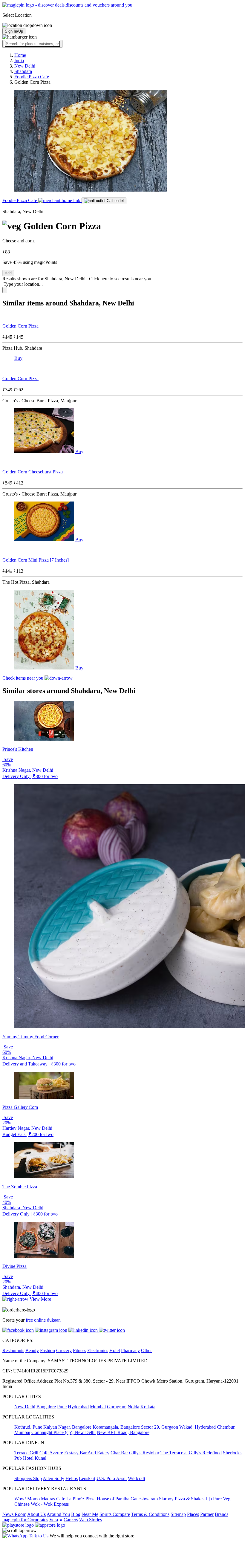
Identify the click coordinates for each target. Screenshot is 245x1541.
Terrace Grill (26, 1452)
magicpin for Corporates (25, 1519)
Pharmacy (130, 1350)
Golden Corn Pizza (20, 325)
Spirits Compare (114, 1514)
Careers (71, 1519)
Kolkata (147, 1406)
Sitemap (178, 1514)
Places (193, 1514)
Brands (221, 1514)
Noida (133, 1406)
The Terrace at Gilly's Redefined (191, 1452)
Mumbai (98, 1406)
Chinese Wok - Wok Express (41, 1504)
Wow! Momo (27, 1498)
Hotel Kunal (34, 1458)
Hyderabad (78, 1406)
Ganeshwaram (144, 1498)
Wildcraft (136, 1478)
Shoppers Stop (28, 1478)
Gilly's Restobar (144, 1452)
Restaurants (13, 1350)
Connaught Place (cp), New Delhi (63, 1432)
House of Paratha (113, 1498)
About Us (36, 1514)
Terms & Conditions (150, 1514)
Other (146, 1350)
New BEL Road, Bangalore (123, 1432)
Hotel (114, 1350)
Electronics (97, 1350)
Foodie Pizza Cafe (20, 200)
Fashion (47, 1350)
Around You (58, 1514)
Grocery (64, 1350)
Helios (71, 1478)
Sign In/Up (14, 31)
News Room (14, 1514)
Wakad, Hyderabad (197, 1427)
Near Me (90, 1514)
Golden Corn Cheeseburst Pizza (32, 471)
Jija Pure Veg (218, 1498)
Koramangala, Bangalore (116, 1427)
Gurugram (116, 1406)
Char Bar (119, 1452)
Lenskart (87, 1478)
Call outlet (114, 200)
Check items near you (23, 678)
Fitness (79, 1350)
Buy (18, 358)
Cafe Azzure (51, 1452)
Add (8, 273)
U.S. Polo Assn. (112, 1478)
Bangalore (46, 1406)
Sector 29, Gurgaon (159, 1427)
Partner (207, 1514)
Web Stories (90, 1519)
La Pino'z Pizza (81, 1498)
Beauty (32, 1350)
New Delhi (24, 1406)
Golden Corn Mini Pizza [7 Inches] (35, 559)
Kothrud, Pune (28, 1427)
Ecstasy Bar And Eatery (86, 1452)
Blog (75, 1514)
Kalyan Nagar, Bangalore (67, 1427)
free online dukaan (43, 1320)
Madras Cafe (53, 1498)
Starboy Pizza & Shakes (181, 1498)
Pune (62, 1406)
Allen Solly (53, 1478)
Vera (53, 1519)
